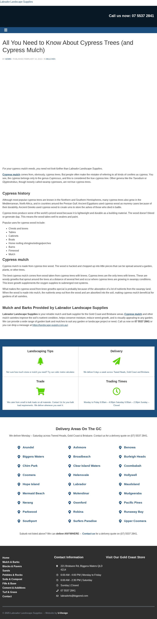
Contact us (88, 533)
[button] (5, 30)
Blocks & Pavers (12, 566)
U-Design (63, 613)
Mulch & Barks (10, 562)
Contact (7, 596)
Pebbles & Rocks (12, 575)
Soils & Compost (12, 579)
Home (5, 557)
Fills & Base (9, 583)
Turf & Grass (9, 592)
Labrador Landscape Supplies (16, 1)
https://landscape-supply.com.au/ (50, 325)
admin (8, 59)
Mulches (50, 59)
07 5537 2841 (143, 16)
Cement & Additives (13, 587)
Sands (6, 570)
